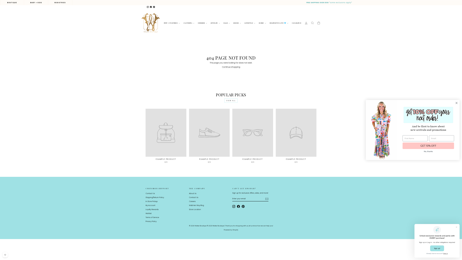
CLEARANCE (296, 23)
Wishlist (149, 213)
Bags (226, 23)
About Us (192, 193)
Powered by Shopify (231, 230)
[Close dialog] (456, 103)
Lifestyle (248, 23)
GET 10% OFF (428, 145)
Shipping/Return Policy (155, 197)
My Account (150, 205)
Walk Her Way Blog (196, 205)
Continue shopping (231, 67)
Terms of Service (152, 217)
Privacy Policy (151, 221)
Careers (192, 201)
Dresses (201, 23)
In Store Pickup (152, 201)
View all (231, 101)
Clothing (187, 23)
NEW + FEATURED (171, 23)
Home (261, 23)
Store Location (195, 209)
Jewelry (214, 23)
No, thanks (428, 151)
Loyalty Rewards (152, 209)
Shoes (236, 23)
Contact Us (150, 193)
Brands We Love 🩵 (278, 23)
